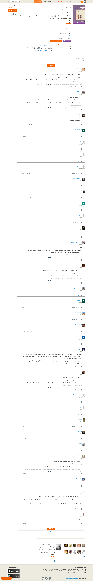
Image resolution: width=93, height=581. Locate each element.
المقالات (44, 1)
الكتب (70, 1)
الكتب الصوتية (64, 1)
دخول (8, 1)
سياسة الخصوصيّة (75, 578)
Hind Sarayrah (74, 553)
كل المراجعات (51, 531)
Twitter (78, 25)
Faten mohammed (77, 514)
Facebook (31, 124)
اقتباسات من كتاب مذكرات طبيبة (45, 45)
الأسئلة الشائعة (66, 575)
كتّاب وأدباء (68, 22)
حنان (81, 491)
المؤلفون (49, 1)
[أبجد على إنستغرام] (42, 578)
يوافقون (75, 86)
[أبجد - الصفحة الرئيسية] (81, 1)
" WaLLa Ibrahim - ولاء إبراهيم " (70, 553)
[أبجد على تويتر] (46, 578)
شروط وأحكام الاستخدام (69, 578)
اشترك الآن (56, 41)
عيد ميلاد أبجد (55, 1)
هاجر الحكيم (66, 547)
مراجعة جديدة (11, 10)
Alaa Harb (79, 553)
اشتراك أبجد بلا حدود (82, 572)
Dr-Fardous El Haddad (66, 553)
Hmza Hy (70, 547)
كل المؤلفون (52, 560)
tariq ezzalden (83, 553)
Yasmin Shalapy (79, 547)
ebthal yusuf (83, 547)
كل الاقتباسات (35, 50)
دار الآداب (69, 35)
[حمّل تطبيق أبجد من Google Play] (13, 576)
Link (27, 86)
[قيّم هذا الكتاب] (12, 7)
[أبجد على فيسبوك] (49, 578)
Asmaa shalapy (74, 547)
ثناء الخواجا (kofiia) (43, 50)
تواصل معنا (67, 572)
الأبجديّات (75, 1)
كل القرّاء (82, 556)
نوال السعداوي (66, 9)
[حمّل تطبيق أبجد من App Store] (13, 571)
